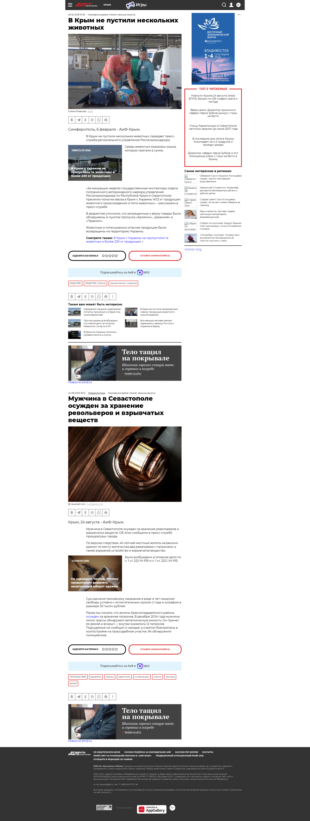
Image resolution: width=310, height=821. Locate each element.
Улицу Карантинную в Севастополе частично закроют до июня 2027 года (213, 127)
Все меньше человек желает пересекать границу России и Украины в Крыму (157, 323)
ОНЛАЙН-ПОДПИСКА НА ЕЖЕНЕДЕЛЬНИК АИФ (147, 752)
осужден (92, 616)
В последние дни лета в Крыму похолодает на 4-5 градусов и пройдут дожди (213, 141)
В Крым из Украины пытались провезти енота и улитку (100, 333)
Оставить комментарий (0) (155, 256)
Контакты (207, 752)
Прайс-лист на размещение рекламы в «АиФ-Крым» (122, 756)
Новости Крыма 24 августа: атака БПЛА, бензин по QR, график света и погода (213, 98)
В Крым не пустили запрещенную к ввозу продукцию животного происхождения (159, 312)
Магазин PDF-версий (186, 752)
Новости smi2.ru (80, 382)
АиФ (90, 111)
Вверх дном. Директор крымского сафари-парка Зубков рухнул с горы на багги (213, 113)
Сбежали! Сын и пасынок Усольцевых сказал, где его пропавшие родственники (221, 178)
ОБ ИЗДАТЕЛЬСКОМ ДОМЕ (106, 752)
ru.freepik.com (95, 504)
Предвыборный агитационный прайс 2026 (179, 756)
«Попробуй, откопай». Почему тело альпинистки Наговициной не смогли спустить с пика (219, 238)
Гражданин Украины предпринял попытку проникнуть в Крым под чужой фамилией (102, 312)
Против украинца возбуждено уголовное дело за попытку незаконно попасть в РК (101, 323)
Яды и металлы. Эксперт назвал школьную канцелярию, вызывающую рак (217, 214)
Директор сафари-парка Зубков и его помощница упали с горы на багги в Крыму (213, 156)
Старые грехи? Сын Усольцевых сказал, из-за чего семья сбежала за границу (220, 202)
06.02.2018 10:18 (76, 14)
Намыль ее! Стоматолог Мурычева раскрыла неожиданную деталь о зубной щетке (219, 190)
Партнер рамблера (124, 808)
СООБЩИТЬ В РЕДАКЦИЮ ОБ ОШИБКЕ (113, 759)
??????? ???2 (192, 250)
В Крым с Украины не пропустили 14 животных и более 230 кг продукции (127, 239)
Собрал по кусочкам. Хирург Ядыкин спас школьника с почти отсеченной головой (220, 226)
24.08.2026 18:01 (76, 393)
